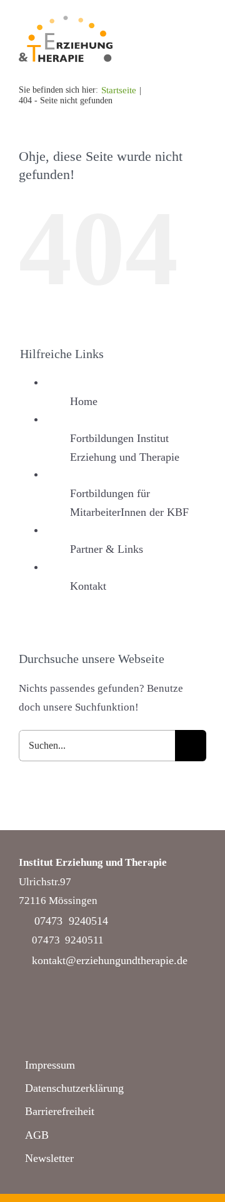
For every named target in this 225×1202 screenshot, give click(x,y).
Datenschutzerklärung (74, 1088)
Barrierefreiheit (59, 1111)
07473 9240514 (71, 921)
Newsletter (49, 1158)
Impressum (50, 1065)
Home (84, 401)
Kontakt (88, 586)
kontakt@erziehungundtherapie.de (110, 960)
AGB (37, 1135)
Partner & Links (106, 549)
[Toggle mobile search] (179, 47)
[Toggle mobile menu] (201, 47)
